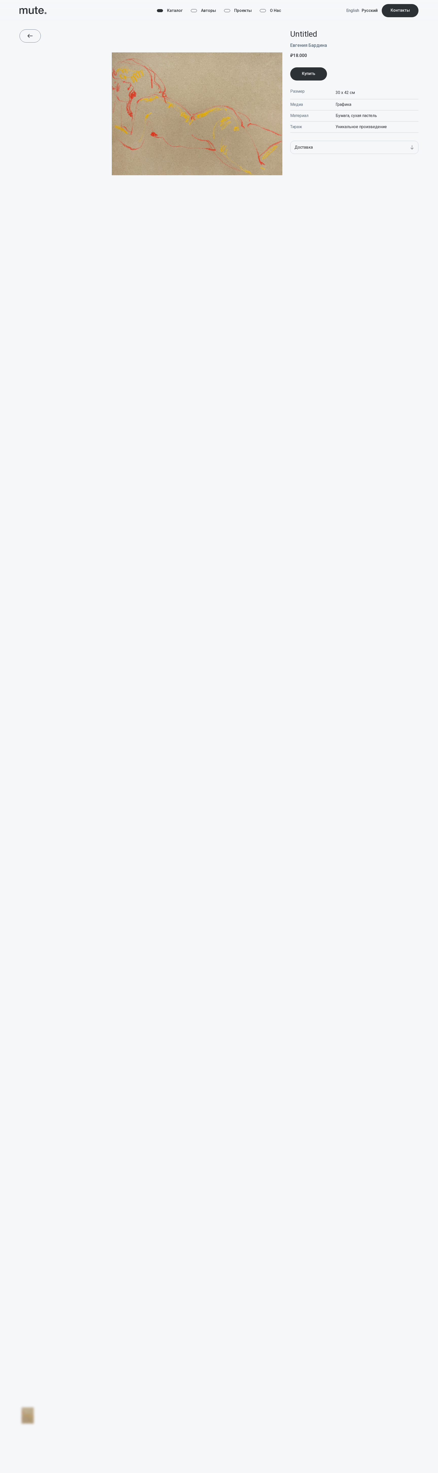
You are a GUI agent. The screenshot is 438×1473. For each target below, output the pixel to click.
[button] (354, 147)
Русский (370, 10)
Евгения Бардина (308, 45)
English (352, 10)
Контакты (400, 10)
